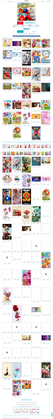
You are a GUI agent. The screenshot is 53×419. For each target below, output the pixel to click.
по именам (38, 409)
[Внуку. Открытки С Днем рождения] (34, 153)
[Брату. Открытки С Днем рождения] (21, 153)
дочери (27, 409)
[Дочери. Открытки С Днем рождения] (47, 153)
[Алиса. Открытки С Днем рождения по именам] (26, 146)
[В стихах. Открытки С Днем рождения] (30, 153)
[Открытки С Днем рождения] (13, 153)
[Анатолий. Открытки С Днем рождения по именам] (43, 146)
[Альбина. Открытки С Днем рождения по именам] (34, 146)
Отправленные (34, 31)
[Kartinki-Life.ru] (26, 0)
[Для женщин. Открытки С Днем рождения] (4, 153)
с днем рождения (33, 409)
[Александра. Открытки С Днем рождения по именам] (8, 146)
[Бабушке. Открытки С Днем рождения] (17, 153)
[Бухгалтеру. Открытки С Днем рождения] (26, 153)
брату (29, 409)
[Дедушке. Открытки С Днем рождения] (43, 153)
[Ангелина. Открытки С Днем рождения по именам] (47, 146)
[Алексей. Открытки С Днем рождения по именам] (13, 146)
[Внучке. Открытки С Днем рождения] (38, 153)
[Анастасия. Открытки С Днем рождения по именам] (38, 146)
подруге (24, 409)
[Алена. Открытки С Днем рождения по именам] (17, 146)
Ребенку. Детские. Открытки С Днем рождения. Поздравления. (26, 34)
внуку (14, 409)
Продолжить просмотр (26, 400)
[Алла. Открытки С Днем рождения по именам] (30, 146)
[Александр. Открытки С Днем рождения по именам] (4, 146)
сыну (19, 409)
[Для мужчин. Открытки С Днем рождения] (8, 153)
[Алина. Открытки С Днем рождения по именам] (21, 146)
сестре (22, 409)
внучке (17, 409)
